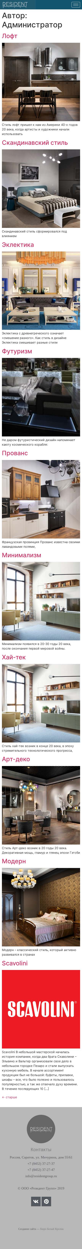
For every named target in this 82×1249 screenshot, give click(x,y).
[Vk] (36, 1201)
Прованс (15, 453)
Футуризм (17, 351)
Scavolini (15, 963)
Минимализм (21, 555)
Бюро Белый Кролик (52, 1229)
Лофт (9, 36)
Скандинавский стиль (35, 142)
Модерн (14, 861)
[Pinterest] (46, 1201)
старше (9, 1097)
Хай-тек (14, 657)
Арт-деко (16, 759)
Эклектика (18, 244)
